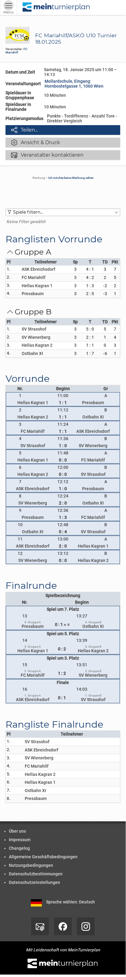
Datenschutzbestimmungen (36, 873)
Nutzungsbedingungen (31, 865)
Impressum (20, 839)
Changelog (19, 848)
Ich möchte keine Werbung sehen (71, 177)
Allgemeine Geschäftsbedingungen (43, 856)
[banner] (56, 7)
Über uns (17, 831)
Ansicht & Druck (35, 142)
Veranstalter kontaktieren (47, 154)
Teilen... (24, 129)
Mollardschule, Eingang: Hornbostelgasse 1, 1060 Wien (74, 84)
